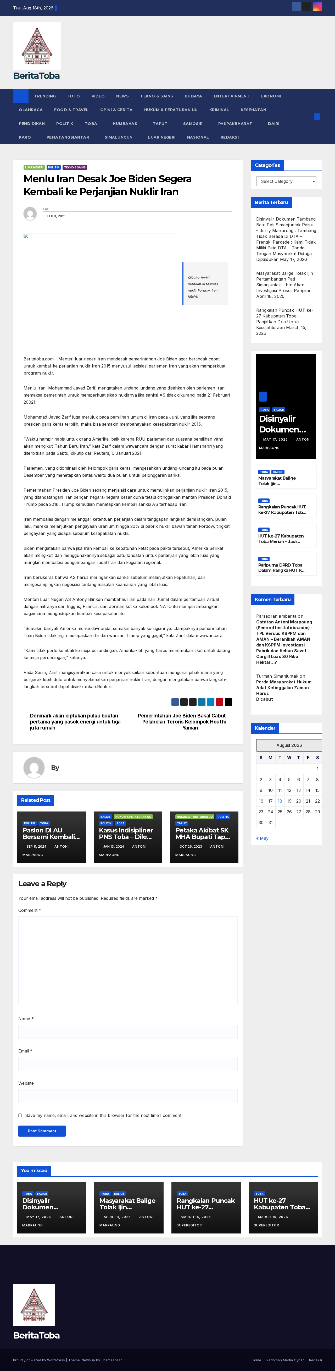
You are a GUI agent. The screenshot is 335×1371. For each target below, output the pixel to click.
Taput (161, 123)
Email (25, 1051)
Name (26, 1018)
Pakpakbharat (236, 123)
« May (262, 838)
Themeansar (111, 1360)
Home (256, 1360)
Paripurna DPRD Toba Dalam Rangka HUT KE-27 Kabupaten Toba (282, 571)
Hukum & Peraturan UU (171, 109)
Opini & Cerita (116, 109)
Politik (64, 123)
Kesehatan (253, 109)
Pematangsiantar (68, 137)
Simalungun (119, 137)
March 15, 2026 (196, 1217)
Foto (74, 96)
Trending (45, 96)
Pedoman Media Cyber (285, 1360)
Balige (105, 816)
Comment (29, 910)
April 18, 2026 (118, 1217)
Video (98, 96)
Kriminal (219, 109)
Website (26, 1083)
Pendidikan (32, 123)
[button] (308, 116)
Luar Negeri (162, 137)
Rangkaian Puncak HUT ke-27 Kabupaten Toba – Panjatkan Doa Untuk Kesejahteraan (282, 515)
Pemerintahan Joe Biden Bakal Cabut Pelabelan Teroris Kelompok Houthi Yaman (182, 722)
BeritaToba (36, 75)
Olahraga (31, 109)
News (122, 96)
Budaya (193, 96)
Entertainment (232, 96)
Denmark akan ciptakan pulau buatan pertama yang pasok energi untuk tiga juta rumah (75, 722)
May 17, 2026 (276, 439)
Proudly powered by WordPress (39, 1360)
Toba (92, 123)
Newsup (88, 1360)
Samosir (193, 123)
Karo (25, 137)
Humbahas (125, 123)
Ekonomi (271, 96)
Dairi (274, 123)
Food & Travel (71, 109)
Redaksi (230, 137)
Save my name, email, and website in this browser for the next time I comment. (103, 1115)
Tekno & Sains (156, 96)
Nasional (198, 137)
